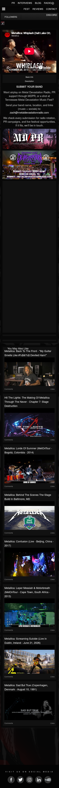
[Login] (52, 3)
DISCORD (51, 15)
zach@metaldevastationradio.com (29, 112)
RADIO (47, 3)
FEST (27, 9)
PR (13, 3)
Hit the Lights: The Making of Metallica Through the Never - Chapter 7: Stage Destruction (27, 402)
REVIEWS (38, 9)
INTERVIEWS (25, 3)
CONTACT (51, 9)
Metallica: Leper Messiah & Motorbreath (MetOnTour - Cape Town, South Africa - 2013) (27, 592)
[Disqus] (29, 219)
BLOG (38, 3)
